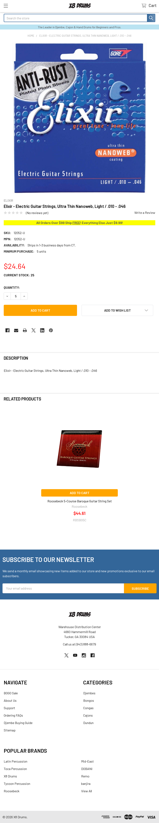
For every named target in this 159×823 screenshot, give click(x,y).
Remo (85, 776)
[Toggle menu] (5, 5)
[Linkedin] (42, 330)
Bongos (88, 700)
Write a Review (144, 212)
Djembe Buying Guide (18, 723)
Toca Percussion (15, 769)
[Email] (16, 330)
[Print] (25, 330)
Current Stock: (19, 275)
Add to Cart (79, 493)
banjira (85, 783)
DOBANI (86, 769)
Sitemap (10, 730)
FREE (76, 223)
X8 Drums (10, 776)
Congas (88, 708)
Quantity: (12, 287)
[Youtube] (75, 655)
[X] (33, 330)
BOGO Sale (11, 693)
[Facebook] (7, 330)
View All (86, 791)
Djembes (89, 693)
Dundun (88, 723)
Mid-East (87, 761)
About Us (10, 700)
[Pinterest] (51, 330)
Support (9, 708)
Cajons (88, 715)
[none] (79, 117)
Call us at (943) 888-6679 (79, 644)
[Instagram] (84, 655)
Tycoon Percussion (17, 783)
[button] (117, 310)
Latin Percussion (15, 761)
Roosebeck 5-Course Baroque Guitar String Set (79, 501)
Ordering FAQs (13, 715)
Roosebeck (11, 791)
